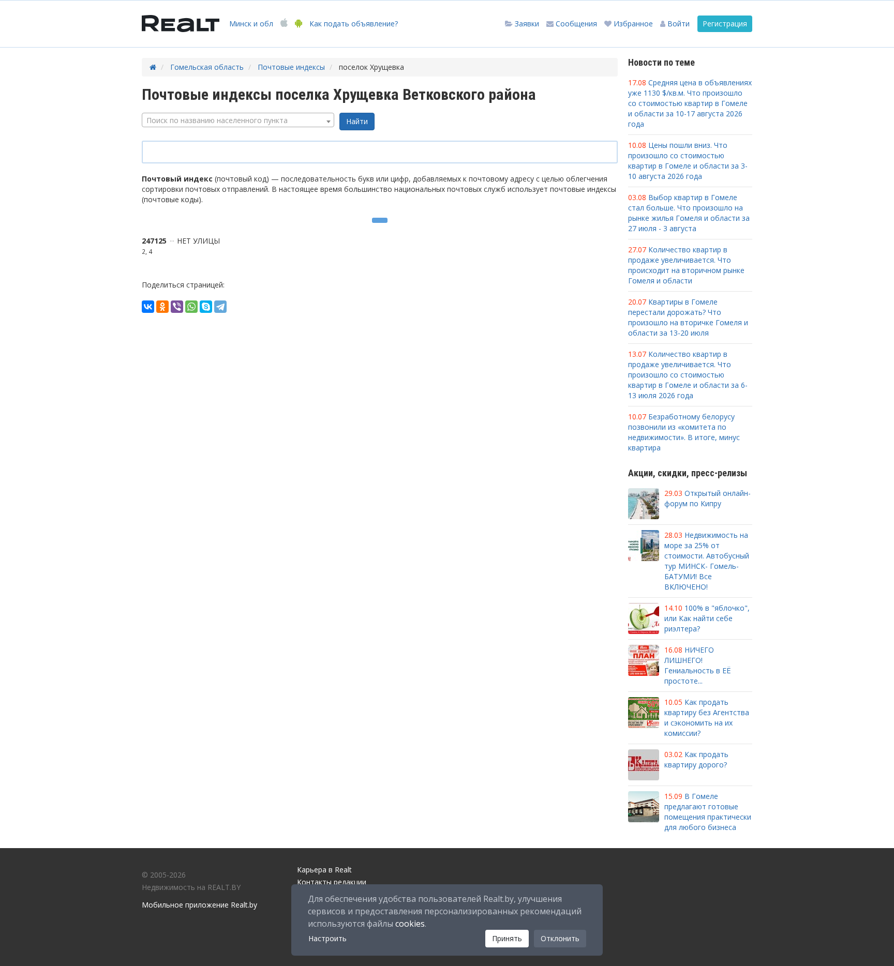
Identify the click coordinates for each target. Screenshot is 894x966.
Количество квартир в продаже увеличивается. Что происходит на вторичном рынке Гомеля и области (686, 265)
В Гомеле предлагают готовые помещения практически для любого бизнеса (707, 811)
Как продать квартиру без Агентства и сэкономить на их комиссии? (706, 717)
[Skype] (206, 306)
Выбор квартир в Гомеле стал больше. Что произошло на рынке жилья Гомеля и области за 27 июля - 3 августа (689, 212)
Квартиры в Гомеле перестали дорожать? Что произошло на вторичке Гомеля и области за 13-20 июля (688, 317)
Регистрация (725, 23)
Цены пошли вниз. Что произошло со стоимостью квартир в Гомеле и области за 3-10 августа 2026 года (688, 160)
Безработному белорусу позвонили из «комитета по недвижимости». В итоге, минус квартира (684, 432)
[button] (675, 24)
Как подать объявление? (353, 23)
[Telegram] (220, 306)
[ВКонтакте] (148, 306)
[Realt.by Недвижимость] (180, 24)
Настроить (327, 938)
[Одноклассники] (162, 306)
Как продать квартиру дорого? (696, 759)
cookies (410, 923)
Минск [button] (251, 23)
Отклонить (560, 938)
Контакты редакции (331, 882)
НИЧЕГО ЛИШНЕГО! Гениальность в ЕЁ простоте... (697, 665)
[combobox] (238, 120)
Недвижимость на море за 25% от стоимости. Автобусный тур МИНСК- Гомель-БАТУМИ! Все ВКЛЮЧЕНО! (706, 561)
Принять (507, 938)
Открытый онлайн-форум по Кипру (707, 498)
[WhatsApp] (191, 306)
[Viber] (177, 306)
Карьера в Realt (324, 869)
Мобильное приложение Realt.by (199, 905)
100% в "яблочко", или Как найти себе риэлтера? (707, 618)
